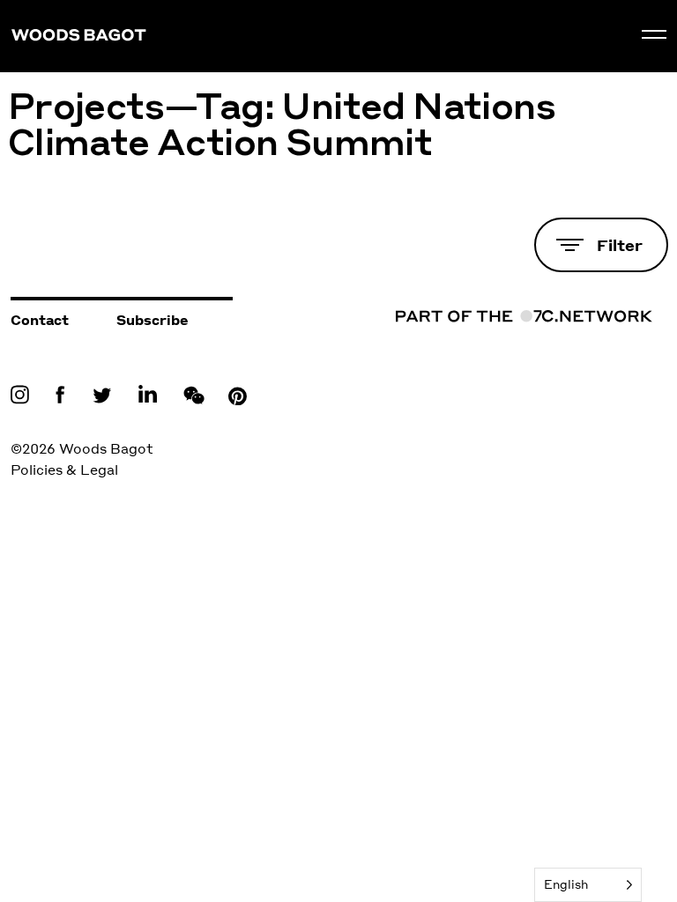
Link (24, 394)
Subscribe (152, 320)
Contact (40, 320)
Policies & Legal (64, 469)
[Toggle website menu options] (654, 34)
